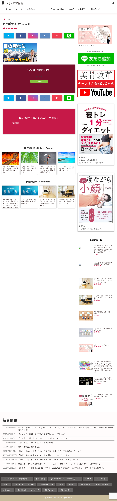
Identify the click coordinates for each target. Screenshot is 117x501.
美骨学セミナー (50, 490)
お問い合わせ (95, 9)
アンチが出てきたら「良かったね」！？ (103, 312)
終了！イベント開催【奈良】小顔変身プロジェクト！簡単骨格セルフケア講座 (103, 379)
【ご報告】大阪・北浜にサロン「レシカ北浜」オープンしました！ (103, 297)
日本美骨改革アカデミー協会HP (28, 490)
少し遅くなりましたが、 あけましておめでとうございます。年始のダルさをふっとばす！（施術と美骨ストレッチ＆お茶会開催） (103, 249)
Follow (39, 76)
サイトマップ (101, 479)
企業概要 (81, 9)
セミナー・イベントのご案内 (53, 9)
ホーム (8, 9)
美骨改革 (53, 498)
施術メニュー (32, 9)
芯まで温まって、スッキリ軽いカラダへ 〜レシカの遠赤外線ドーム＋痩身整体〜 (103, 280)
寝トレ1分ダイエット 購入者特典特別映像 (94, 484)
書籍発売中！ (83, 157)
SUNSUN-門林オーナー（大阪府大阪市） (16, 479)
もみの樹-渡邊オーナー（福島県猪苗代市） (65, 479)
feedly (39, 81)
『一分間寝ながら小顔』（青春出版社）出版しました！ (103, 395)
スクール (18, 9)
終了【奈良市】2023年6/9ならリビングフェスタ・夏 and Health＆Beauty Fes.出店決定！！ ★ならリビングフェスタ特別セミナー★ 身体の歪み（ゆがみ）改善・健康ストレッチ (103, 367)
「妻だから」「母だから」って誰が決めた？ (103, 329)
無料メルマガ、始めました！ (103, 345)
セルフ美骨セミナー (46, 484)
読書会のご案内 (66, 490)
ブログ (71, 9)
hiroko (15, 123)
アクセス (88, 479)
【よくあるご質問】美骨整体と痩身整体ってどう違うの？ (103, 263)
